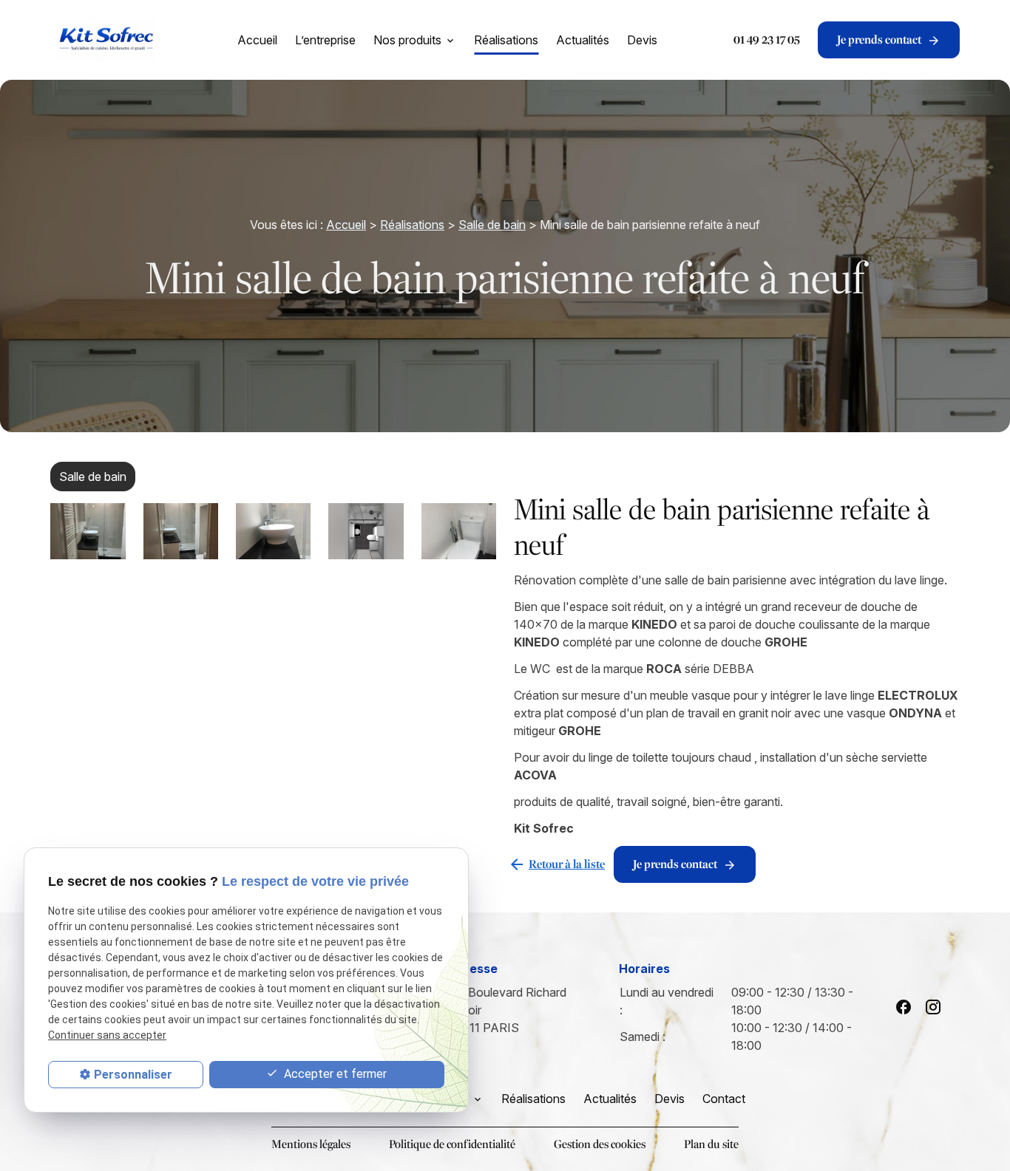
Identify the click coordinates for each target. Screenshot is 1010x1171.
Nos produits (407, 40)
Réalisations (506, 40)
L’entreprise (325, 40)
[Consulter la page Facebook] (903, 1007)
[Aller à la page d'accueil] (105, 40)
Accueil (257, 40)
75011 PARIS (507, 1010)
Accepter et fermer (334, 1074)
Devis (642, 40)
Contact (723, 1098)
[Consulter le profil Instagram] (933, 1007)
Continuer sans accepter (107, 1035)
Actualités (582, 40)
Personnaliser (133, 1075)
